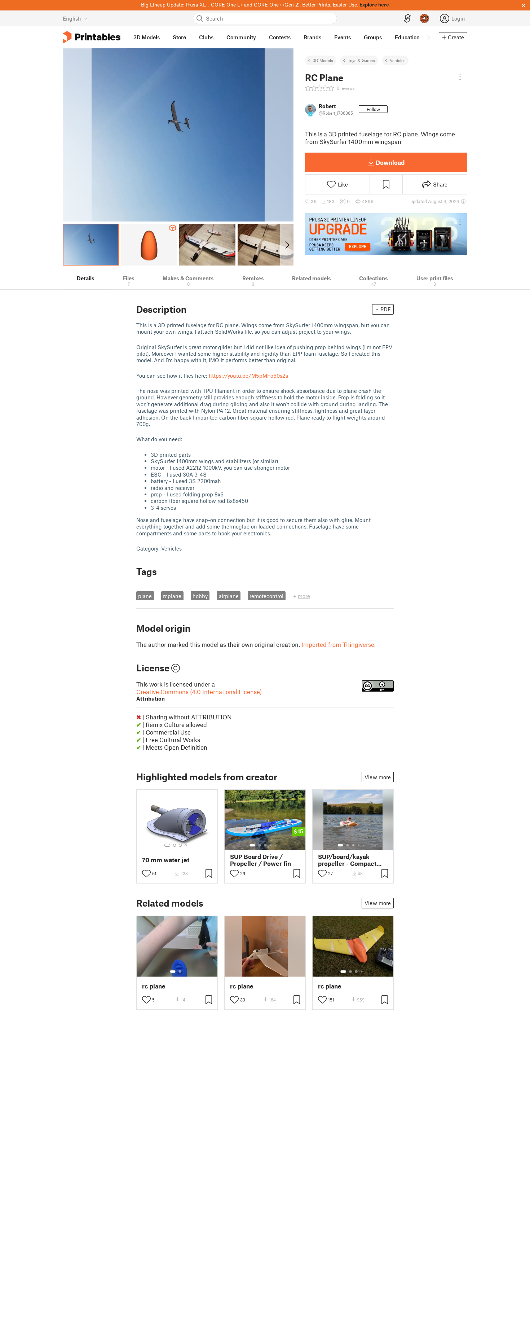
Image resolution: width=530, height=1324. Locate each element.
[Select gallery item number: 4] (186, 845)
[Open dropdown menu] (460, 77)
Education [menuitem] (407, 37)
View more (378, 777)
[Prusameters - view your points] (424, 18)
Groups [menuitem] (373, 37)
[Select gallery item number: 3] (180, 845)
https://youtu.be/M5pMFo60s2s (248, 375)
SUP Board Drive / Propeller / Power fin (260, 860)
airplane (229, 596)
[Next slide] (286, 245)
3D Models (323, 60)
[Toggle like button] (146, 873)
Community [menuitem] (241, 37)
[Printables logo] (91, 37)
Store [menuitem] (179, 37)
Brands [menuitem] (312, 37)
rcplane (172, 596)
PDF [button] (385, 309)
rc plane (153, 986)
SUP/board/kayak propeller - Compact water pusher (347, 860)
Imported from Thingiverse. (338, 644)
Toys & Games (361, 60)
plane (145, 596)
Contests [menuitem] (280, 37)
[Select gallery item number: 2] (174, 845)
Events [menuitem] (342, 37)
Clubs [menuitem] (206, 37)
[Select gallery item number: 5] (276, 845)
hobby (200, 596)
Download (390, 162)
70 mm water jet (165, 859)
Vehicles (398, 60)
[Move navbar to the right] (428, 37)
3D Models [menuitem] (146, 37)
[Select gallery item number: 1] (167, 845)
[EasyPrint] (407, 18)
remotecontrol (266, 596)
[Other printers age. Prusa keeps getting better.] (386, 234)
